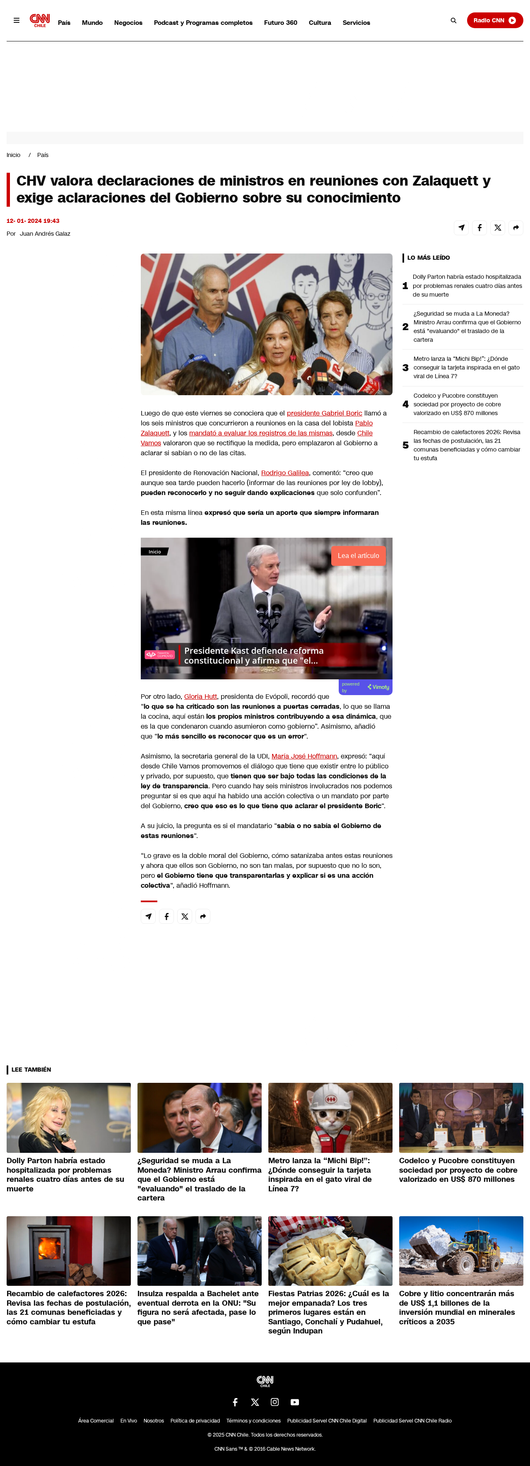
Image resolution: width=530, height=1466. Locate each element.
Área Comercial (96, 1421)
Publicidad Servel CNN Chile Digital (327, 1421)
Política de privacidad (195, 1421)
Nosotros (154, 1421)
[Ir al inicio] (40, 20)
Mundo (92, 22)
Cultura (320, 22)
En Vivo (128, 1421)
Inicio (13, 155)
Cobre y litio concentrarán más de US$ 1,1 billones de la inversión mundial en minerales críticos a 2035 (457, 1307)
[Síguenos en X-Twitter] (255, 1402)
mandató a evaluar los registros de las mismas (260, 433)
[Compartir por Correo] (461, 227)
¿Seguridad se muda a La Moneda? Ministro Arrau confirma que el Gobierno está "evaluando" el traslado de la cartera (467, 326)
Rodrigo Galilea (285, 473)
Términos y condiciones (253, 1421)
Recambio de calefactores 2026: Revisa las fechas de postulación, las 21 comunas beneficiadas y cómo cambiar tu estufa (467, 445)
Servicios (356, 22)
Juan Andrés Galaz (45, 233)
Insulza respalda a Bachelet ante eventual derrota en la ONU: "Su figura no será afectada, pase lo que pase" (198, 1307)
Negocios (128, 22)
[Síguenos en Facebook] (235, 1402)
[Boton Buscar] (454, 20)
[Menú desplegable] (16, 20)
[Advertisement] (69, 728)
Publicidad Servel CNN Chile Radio (412, 1421)
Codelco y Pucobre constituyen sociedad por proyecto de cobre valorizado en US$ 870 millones (457, 404)
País (64, 22)
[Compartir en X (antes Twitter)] (497, 227)
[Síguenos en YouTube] (294, 1402)
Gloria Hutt (200, 696)
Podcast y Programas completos (203, 22)
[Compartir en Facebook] (479, 227)
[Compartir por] (515, 227)
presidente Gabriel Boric (324, 413)
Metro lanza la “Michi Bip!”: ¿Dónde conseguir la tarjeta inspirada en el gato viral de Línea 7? (467, 367)
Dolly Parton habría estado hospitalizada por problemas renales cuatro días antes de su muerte (467, 285)
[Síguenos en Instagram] (275, 1402)
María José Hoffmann (304, 756)
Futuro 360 (280, 22)
